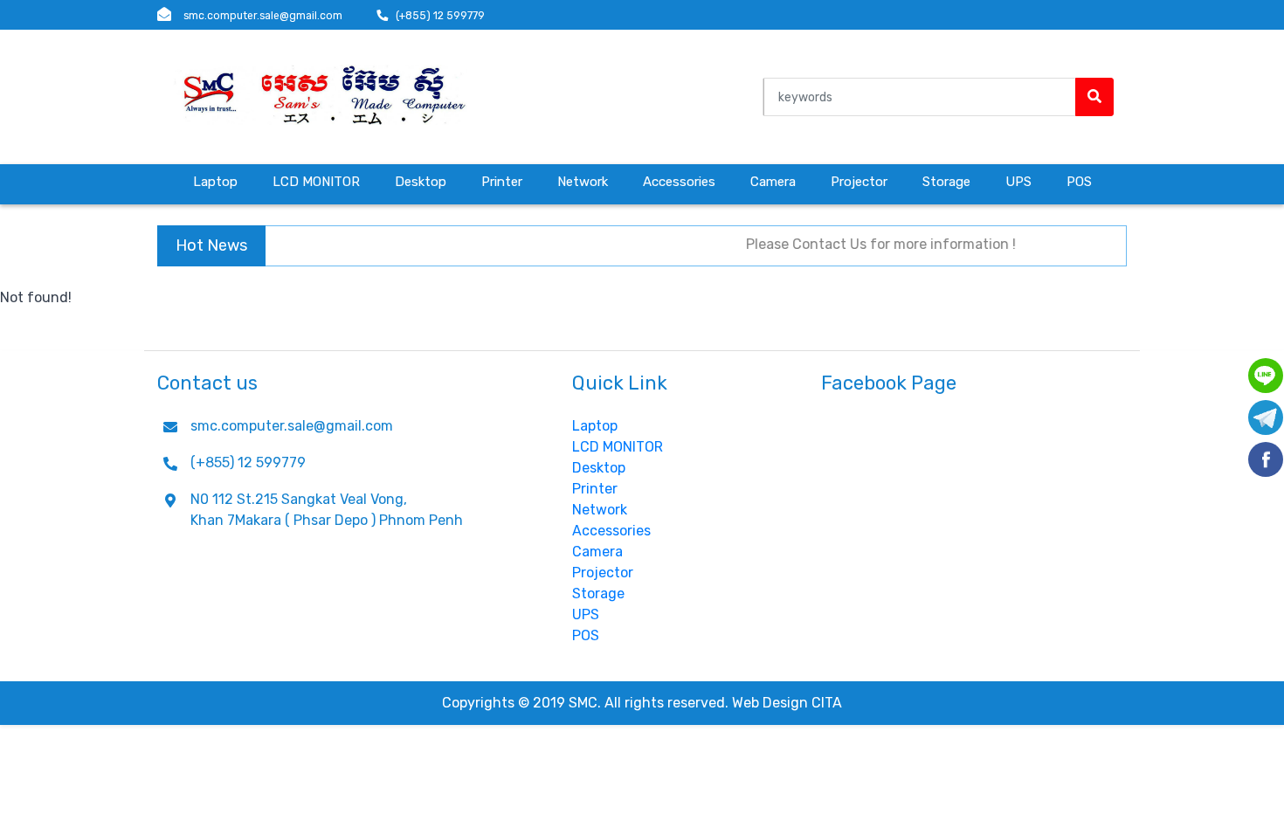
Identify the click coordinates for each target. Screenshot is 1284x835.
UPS (1018, 182)
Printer (501, 182)
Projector (859, 182)
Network (582, 182)
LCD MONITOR (316, 182)
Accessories (679, 182)
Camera (773, 182)
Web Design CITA (787, 702)
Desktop (420, 182)
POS (1079, 182)
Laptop (215, 182)
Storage (946, 182)
